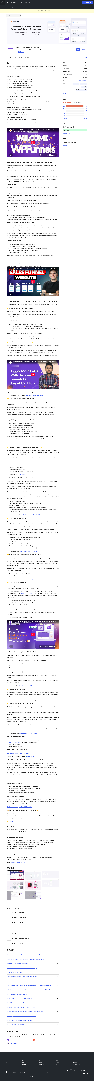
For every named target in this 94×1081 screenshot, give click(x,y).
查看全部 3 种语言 (83, 80)
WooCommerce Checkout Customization (29, 444)
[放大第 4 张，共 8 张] (39, 872)
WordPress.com (77, 1057)
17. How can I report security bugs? (16, 1024)
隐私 (6, 1064)
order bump (83, 86)
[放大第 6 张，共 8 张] (39, 893)
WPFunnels (21, 52)
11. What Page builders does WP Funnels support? (19, 998)
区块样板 (24, 1064)
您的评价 (65, 118)
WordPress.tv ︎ (43, 1064)
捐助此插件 (65, 145)
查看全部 (85, 118)
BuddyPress (76, 1064)
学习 (40, 1057)
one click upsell (83, 83)
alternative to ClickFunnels (30, 780)
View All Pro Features (24, 753)
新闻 (6, 1060)
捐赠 (57, 1062)
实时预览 (84, 49)
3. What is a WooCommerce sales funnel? (17, 963)
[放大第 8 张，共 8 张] (57, 881)
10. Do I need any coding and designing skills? (19, 994)
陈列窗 (23, 1057)
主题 (23, 1060)
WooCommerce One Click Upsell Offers (32, 515)
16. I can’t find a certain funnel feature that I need (19, 1020)
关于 (6, 1057)
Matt (74, 1060)
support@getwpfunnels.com (18, 862)
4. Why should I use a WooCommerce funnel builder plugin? (22, 968)
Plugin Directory (9, 7)
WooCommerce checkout (81, 89)
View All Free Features (12, 753)
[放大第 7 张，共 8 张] (57, 872)
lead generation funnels (26, 593)
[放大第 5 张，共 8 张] (39, 882)
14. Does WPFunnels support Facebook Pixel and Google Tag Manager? (25, 1011)
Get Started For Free (12, 807)
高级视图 (65, 93)
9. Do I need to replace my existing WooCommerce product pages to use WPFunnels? (29, 989)
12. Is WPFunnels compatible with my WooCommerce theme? (22, 1003)
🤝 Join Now (10, 821)
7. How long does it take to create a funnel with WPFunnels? (22, 981)
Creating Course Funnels (15, 742)
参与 (57, 1057)
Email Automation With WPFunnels (28, 733)
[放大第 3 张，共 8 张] (22, 893)
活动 (57, 1060)
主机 (6, 1062)
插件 (23, 1062)
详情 (10, 57)
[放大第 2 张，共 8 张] (22, 882)
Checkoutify (22, 474)
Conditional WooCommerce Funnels (34, 395)
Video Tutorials (19, 126)
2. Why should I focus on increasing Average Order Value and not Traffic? (25, 959)
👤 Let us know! (30, 756)
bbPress (75, 1062)
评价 (15, 57)
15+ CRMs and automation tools (25, 740)
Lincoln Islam (13, 1043)
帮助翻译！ (53, 10)
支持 (86, 57)
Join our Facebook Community (32, 126)
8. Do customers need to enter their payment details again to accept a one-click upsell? (29, 985)
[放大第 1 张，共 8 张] (22, 872)
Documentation (11, 126)
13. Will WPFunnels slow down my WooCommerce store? (21, 1007)
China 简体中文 (22, 1072)
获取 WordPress (87, 2)
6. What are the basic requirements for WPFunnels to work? (22, 976)
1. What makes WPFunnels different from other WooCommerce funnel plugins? (27, 955)
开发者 (40, 1062)
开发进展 (27, 57)
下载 (78, 49)
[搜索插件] (20, 15)
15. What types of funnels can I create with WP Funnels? (21, 1016)
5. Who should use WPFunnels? (15, 972)
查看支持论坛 (66, 133)
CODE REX (38, 1040)
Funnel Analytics (23, 685)
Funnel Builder (76, 83)
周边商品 (58, 1064)
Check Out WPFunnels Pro (25, 807)
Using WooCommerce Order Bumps (28, 551)
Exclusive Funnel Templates (29, 579)
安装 (20, 57)
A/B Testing (32, 685)
